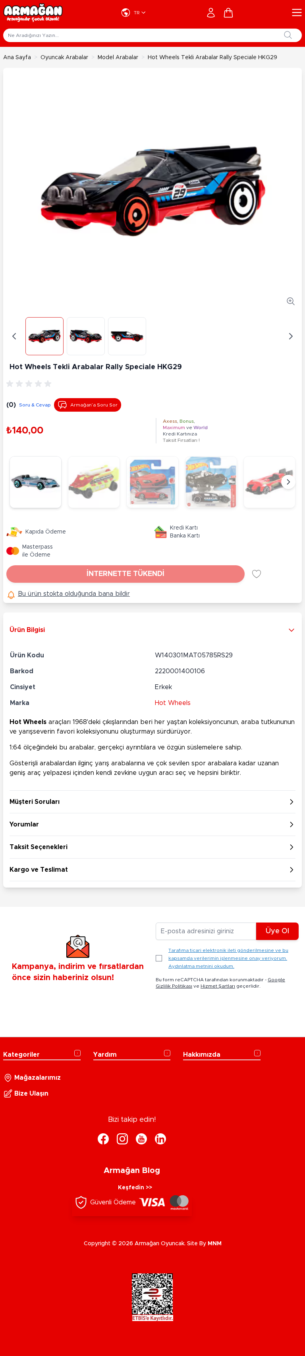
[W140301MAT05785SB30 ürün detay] (94, 482)
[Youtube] (141, 1138)
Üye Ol (277, 931)
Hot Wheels (173, 703)
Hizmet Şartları (218, 986)
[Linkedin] (160, 1138)
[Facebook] (103, 1138)
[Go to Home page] (33, 12)
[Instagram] (122, 1138)
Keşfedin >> (135, 1187)
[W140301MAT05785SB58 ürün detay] (269, 482)
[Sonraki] (288, 482)
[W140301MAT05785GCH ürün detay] (36, 482)
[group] (30, 384)
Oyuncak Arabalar (64, 57)
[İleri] (291, 336)
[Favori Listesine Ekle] (256, 574)
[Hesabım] (210, 12)
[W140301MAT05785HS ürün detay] (152, 482)
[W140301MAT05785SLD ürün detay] (211, 482)
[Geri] (14, 336)
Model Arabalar (118, 57)
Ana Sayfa (17, 57)
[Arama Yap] (288, 35)
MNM (215, 1243)
